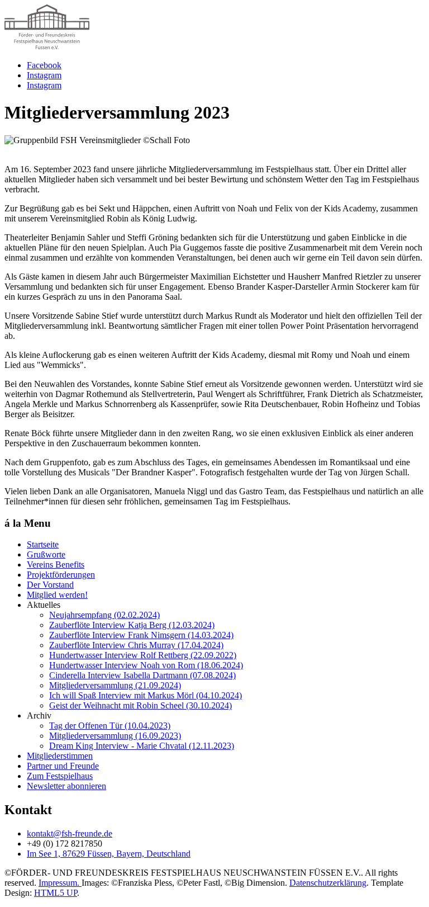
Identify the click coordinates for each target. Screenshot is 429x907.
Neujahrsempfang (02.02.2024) (104, 615)
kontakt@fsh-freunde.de (69, 833)
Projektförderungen (61, 574)
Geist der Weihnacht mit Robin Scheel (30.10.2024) (140, 705)
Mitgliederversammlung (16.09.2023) (115, 735)
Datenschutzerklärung (327, 882)
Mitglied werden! (57, 594)
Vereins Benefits (55, 564)
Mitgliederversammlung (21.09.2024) (115, 685)
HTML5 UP (55, 892)
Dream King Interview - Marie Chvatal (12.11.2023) (141, 745)
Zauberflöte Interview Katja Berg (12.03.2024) (131, 625)
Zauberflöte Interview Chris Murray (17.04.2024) (136, 645)
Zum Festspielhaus (60, 776)
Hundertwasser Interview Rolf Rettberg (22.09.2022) (142, 655)
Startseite (43, 544)
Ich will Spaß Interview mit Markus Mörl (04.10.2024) (145, 695)
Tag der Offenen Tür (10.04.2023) (109, 725)
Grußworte (46, 554)
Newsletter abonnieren (66, 786)
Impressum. (60, 882)
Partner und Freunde (63, 766)
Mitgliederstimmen (60, 755)
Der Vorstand (50, 584)
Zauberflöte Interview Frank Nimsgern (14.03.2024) (141, 635)
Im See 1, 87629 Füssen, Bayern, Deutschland (108, 853)
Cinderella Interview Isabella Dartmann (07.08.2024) (142, 675)
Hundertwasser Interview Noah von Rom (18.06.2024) (146, 665)
